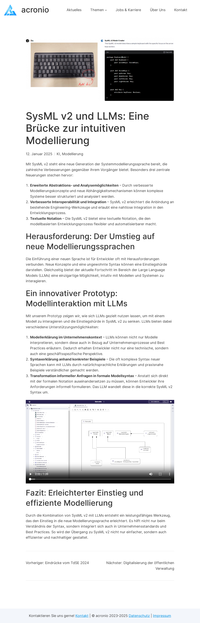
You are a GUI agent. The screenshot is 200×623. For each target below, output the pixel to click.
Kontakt (81, 616)
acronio (35, 9)
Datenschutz (139, 616)
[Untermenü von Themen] (106, 10)
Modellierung (72, 154)
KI (58, 154)
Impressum (162, 616)
